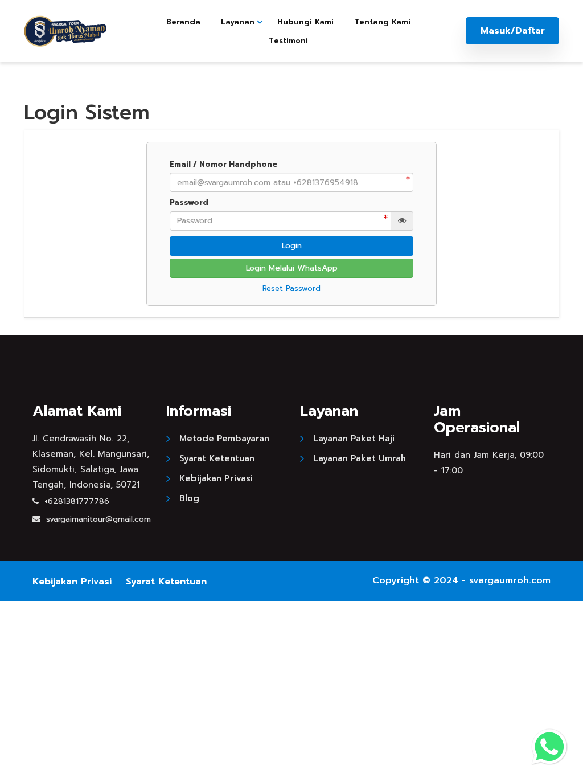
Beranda (183, 22)
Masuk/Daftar (513, 31)
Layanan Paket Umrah (359, 458)
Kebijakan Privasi (216, 478)
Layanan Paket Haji (354, 438)
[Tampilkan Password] (402, 221)
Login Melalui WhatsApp (292, 268)
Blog (189, 498)
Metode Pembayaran (224, 438)
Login (292, 246)
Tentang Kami (382, 22)
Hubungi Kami (305, 22)
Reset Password (291, 288)
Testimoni (288, 40)
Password (189, 203)
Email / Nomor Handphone (223, 164)
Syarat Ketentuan (216, 458)
